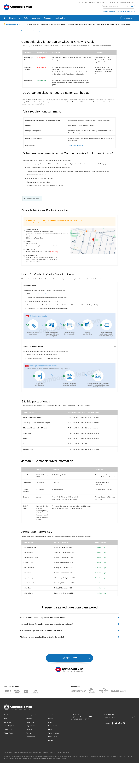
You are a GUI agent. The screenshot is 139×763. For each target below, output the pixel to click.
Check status (128, 18)
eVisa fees (36, 18)
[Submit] (132, 718)
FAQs (26, 18)
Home (23, 31)
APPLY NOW (69, 658)
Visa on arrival (30, 737)
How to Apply (30, 722)
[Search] (132, 6)
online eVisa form (42, 294)
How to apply (14, 18)
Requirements (30, 726)
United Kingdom (53, 733)
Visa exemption (121, 11)
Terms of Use (8, 729)
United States (52, 737)
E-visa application (31, 715)
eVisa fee (29, 718)
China (50, 729)
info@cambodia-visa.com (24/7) (81, 717)
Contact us (131, 11)
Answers (29, 733)
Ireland (50, 718)
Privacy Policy (8, 733)
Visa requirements (109, 11)
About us (7, 715)
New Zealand (52, 726)
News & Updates (9, 726)
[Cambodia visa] (4, 18)
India (49, 722)
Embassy (47, 18)
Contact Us (7, 722)
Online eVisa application (75, 145)
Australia (51, 715)
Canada (50, 740)
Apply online (60, 18)
